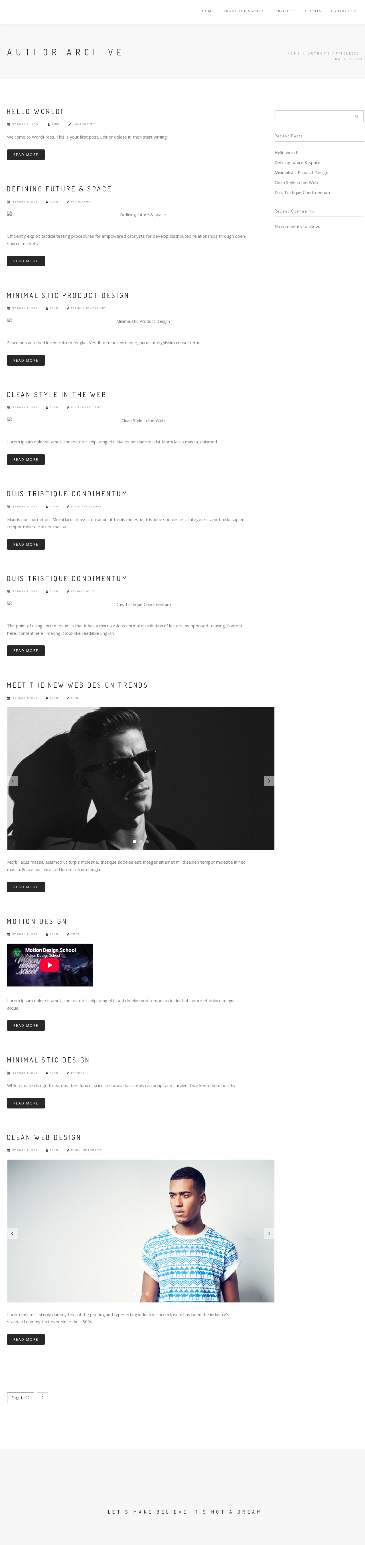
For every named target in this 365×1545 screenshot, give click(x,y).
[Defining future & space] (141, 215)
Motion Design (37, 921)
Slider (76, 698)
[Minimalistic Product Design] (141, 321)
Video (75, 934)
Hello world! (35, 111)
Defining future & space (59, 188)
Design (76, 1150)
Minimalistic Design (48, 1059)
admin (56, 124)
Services (282, 11)
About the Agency (244, 11)
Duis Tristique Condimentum (67, 493)
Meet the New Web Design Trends (78, 685)
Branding (77, 308)
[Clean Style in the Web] (141, 420)
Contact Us (343, 11)
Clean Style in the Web (57, 394)
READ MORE (25, 154)
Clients (313, 11)
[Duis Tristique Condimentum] (141, 604)
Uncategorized (84, 124)
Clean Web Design (44, 1137)
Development (96, 308)
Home (208, 11)
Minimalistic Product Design (68, 295)
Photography (81, 201)
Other (97, 407)
